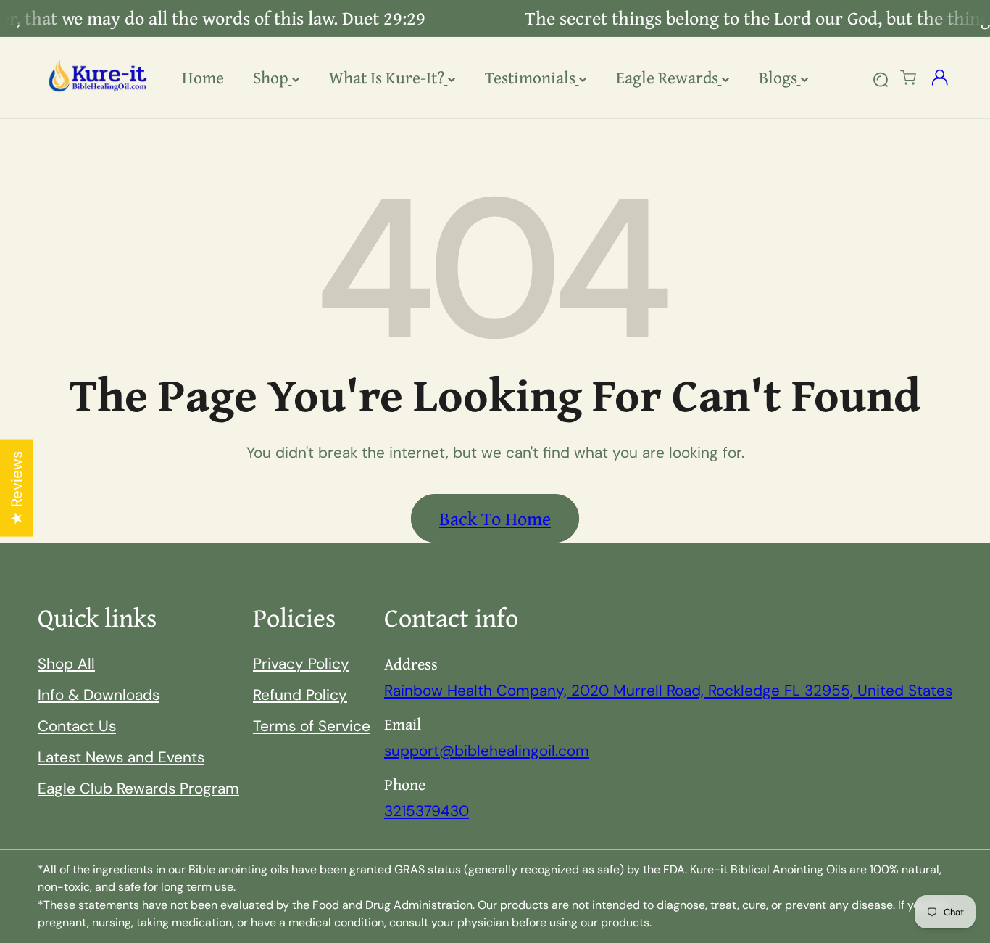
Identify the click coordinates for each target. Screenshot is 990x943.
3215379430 (426, 810)
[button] (909, 77)
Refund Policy (300, 694)
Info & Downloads (98, 694)
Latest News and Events (121, 757)
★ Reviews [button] (16, 488)
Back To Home (495, 518)
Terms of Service (311, 726)
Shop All (66, 663)
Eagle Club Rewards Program (138, 788)
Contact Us (77, 726)
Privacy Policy (301, 663)
